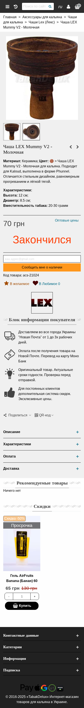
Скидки (42, 506)
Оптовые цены (67, 220)
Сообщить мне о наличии (42, 267)
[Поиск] (50, 6)
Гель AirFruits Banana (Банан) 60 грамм (21, 581)
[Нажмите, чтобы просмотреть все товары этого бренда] (42, 303)
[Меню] (7, 6)
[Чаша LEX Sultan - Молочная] (70, 147)
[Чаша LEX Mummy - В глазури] (77, 147)
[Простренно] (15, 6)
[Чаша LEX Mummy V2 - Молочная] (42, 117)
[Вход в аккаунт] (68, 6)
